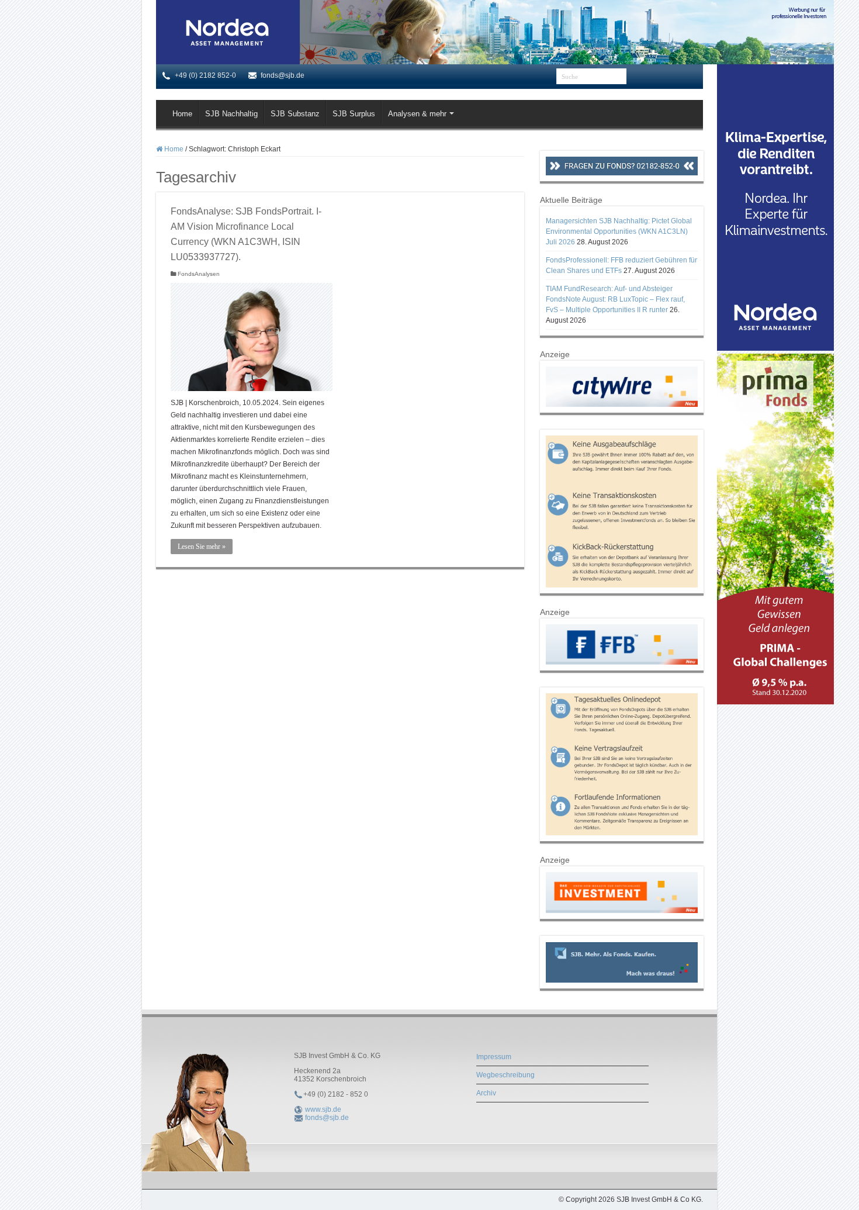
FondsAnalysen (199, 274)
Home (182, 113)
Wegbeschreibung (505, 1075)
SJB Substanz (295, 113)
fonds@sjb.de (327, 1118)
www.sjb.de (323, 1109)
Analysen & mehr (417, 113)
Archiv (486, 1093)
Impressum (493, 1057)
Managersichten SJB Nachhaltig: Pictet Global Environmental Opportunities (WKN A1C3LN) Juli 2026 (619, 231)
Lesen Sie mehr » (202, 546)
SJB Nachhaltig (231, 113)
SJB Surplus (353, 113)
